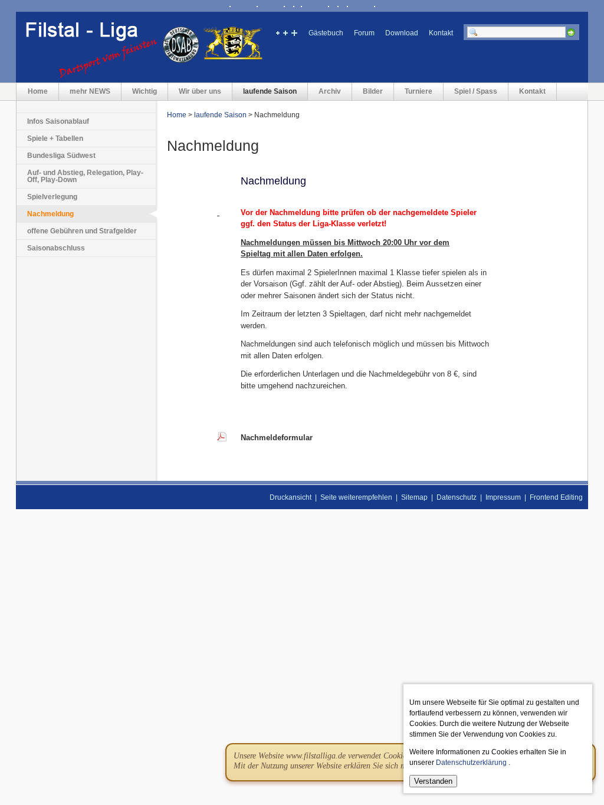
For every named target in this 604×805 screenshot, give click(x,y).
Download (401, 33)
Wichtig (144, 91)
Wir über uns (200, 91)
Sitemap (414, 497)
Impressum (503, 497)
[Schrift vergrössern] (294, 34)
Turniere (418, 91)
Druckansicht (290, 497)
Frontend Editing (556, 497)
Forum (364, 33)
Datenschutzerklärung (471, 762)
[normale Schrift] (285, 34)
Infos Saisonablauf (58, 121)
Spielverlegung (52, 197)
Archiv (330, 91)
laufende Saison (270, 91)
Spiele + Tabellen (55, 138)
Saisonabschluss (56, 248)
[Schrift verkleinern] (277, 34)
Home (38, 91)
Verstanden (433, 781)
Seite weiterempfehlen (356, 497)
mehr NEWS (90, 91)
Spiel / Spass (475, 91)
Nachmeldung (50, 214)
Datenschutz (456, 497)
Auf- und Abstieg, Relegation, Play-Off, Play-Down (85, 176)
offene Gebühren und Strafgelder (82, 231)
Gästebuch (325, 33)
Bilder (373, 91)
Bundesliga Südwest (61, 155)
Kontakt (441, 33)
